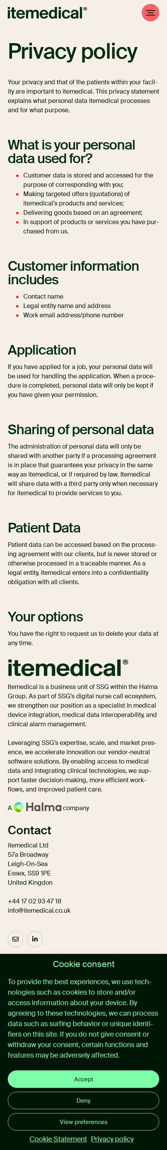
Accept (83, 1079)
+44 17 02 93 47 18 (34, 901)
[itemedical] (47, 13)
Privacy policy (112, 1139)
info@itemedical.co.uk (39, 910)
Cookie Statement (58, 1139)
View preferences (84, 1122)
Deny (83, 1101)
